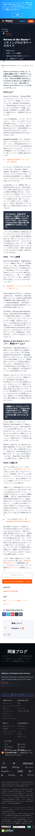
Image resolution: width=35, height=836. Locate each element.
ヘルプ (19, 731)
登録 (30, 21)
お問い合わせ (21, 726)
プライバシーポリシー (9, 731)
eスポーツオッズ (14, 567)
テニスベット (6, 713)
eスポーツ (6, 604)
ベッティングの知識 (14, 600)
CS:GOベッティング (24, 469)
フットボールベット (8, 711)
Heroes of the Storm (10, 591)
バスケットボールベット (10, 706)
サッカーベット (7, 703)
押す (19, 706)
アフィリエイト (22, 708)
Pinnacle (9, 34)
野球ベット (6, 708)
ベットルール (21, 728)
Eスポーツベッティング (9, 718)
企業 (19, 703)
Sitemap (20, 733)
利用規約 (5, 728)
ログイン (23, 21)
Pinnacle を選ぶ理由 (23, 711)
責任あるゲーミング (8, 726)
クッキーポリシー (8, 733)
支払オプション (22, 736)
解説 (4, 600)
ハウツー (25, 600)
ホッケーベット (7, 716)
